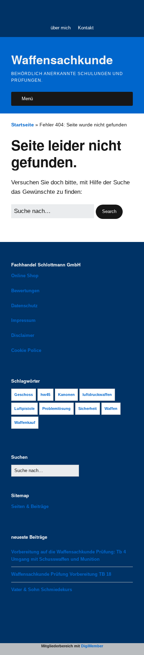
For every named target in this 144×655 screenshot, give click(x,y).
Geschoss (23, 394)
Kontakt (86, 27)
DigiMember (92, 646)
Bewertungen (25, 290)
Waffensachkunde (62, 59)
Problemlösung (56, 408)
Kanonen (66, 394)
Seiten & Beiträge (30, 506)
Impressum (23, 320)
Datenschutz (24, 305)
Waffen (111, 408)
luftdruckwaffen (97, 394)
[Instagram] (65, 11)
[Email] (76, 11)
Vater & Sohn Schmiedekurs (41, 589)
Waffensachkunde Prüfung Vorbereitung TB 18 (61, 574)
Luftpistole (24, 408)
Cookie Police (26, 350)
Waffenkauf (24, 422)
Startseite (22, 124)
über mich (61, 27)
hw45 (45, 394)
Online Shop (24, 275)
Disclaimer (22, 335)
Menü (27, 98)
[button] (109, 212)
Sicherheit (87, 408)
